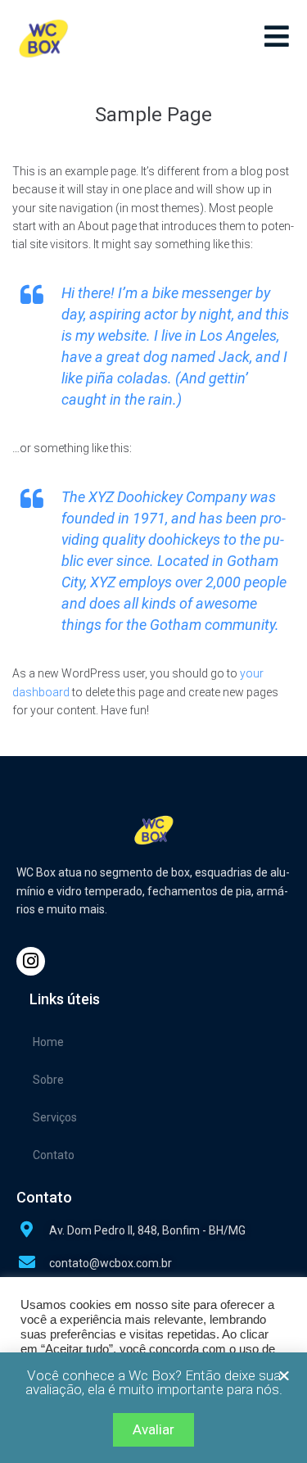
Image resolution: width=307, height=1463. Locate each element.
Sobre (48, 1079)
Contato (53, 1155)
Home (48, 1042)
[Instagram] (30, 961)
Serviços (55, 1117)
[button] (284, 1375)
